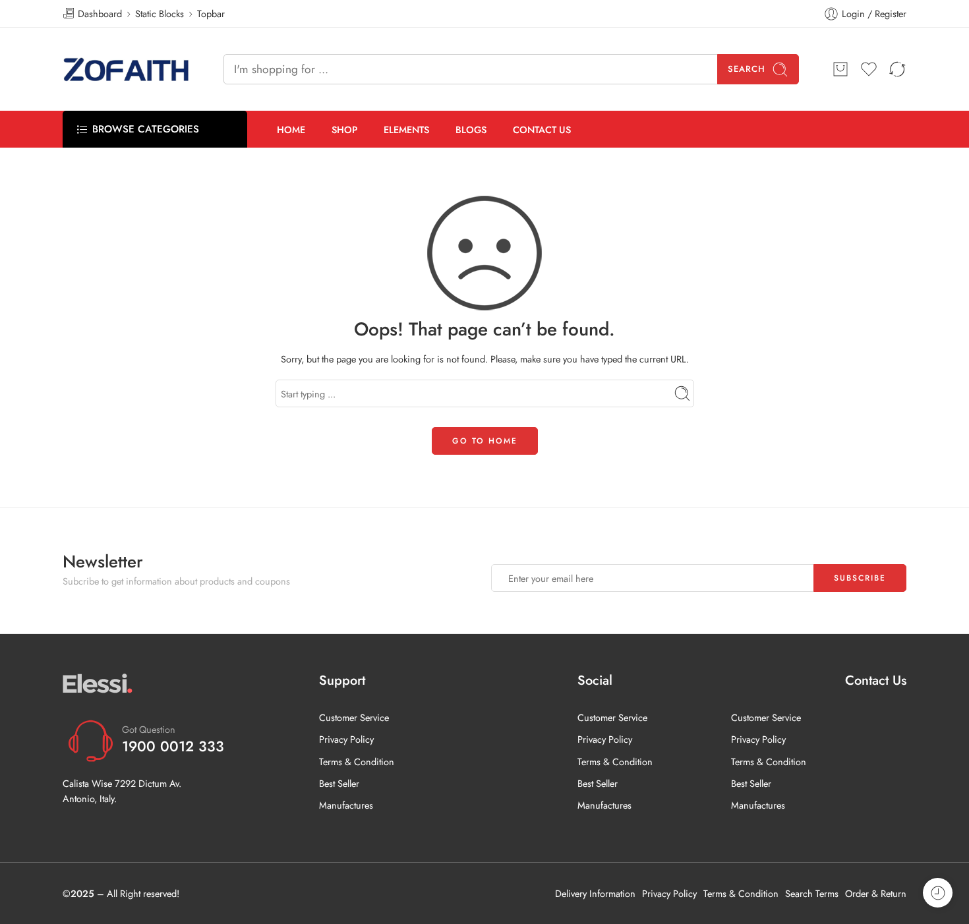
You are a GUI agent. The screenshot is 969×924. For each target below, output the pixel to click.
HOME (291, 129)
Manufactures (346, 805)
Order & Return (875, 893)
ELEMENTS (406, 129)
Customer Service (354, 717)
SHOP (344, 129)
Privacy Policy (346, 739)
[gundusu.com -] (127, 69)
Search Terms (811, 893)
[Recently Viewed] (938, 893)
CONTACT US (542, 129)
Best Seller (339, 783)
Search (746, 69)
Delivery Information (595, 893)
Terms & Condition (356, 761)
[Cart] (840, 69)
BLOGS (470, 129)
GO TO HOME (484, 441)
